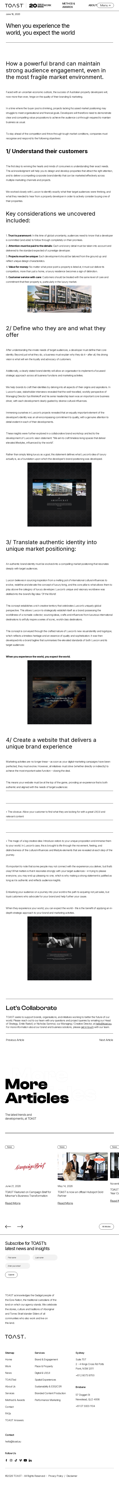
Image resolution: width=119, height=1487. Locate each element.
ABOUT (92, 5)
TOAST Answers (14, 1420)
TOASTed (10, 1379)
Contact (9, 1406)
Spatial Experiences (45, 1379)
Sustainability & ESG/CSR (48, 1386)
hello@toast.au (103, 1023)
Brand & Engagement (46, 1359)
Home (8, 1359)
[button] (8, 1226)
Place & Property (44, 1366)
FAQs (8, 1413)
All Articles (106, 1226)
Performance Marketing (48, 1400)
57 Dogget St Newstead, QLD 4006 (87, 1397)
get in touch (87, 1027)
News (8, 1372)
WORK (47, 5)
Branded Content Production (50, 1393)
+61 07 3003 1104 (85, 1406)
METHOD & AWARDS (68, 5)
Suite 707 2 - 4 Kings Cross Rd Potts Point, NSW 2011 (90, 1364)
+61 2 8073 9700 (85, 1375)
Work (8, 1366)
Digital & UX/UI (42, 1372)
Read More (12, 1203)
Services (9, 1393)
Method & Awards (15, 1400)
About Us (10, 1386)
